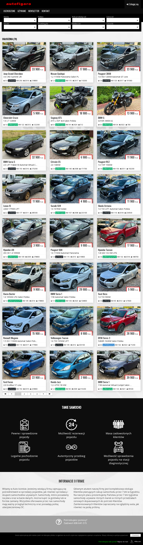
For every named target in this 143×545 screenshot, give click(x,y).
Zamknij (135, 535)
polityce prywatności (121, 535)
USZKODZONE (9, 11)
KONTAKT (46, 11)
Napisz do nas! (113, 542)
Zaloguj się (134, 4)
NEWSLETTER (33, 11)
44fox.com (137, 541)
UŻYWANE (22, 11)
